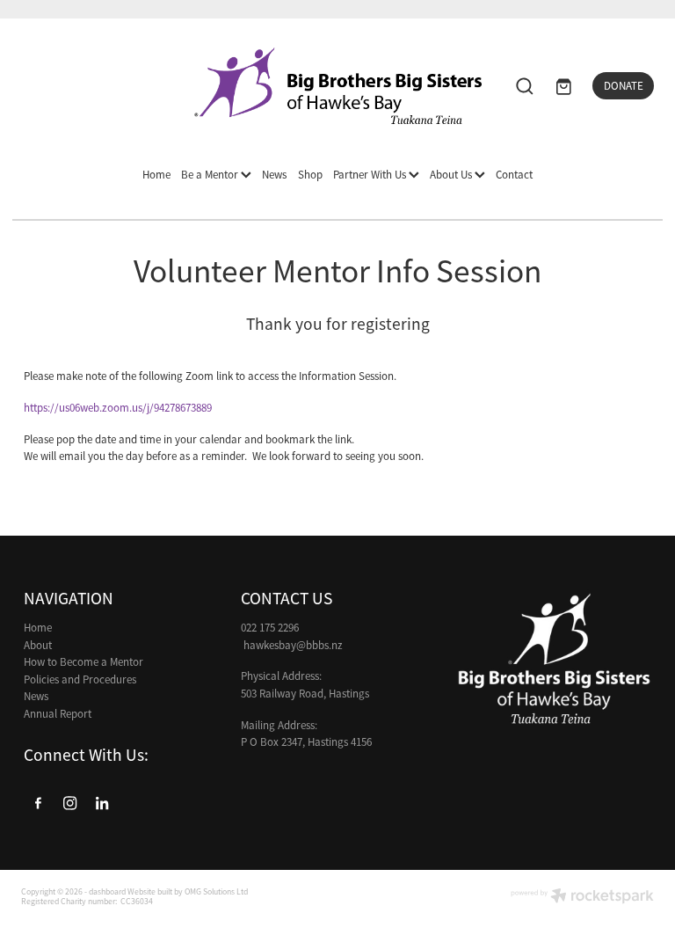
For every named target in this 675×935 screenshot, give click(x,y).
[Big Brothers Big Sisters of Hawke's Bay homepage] (337, 85)
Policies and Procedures (80, 679)
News (274, 174)
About (38, 645)
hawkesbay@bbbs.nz (293, 645)
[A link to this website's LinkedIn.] (102, 802)
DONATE (623, 85)
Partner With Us (371, 174)
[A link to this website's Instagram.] (70, 802)
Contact (514, 174)
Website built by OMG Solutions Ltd (187, 892)
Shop (310, 174)
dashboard (107, 892)
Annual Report (57, 713)
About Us (452, 174)
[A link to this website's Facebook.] (38, 802)
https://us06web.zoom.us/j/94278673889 (118, 407)
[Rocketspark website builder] (582, 898)
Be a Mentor (211, 174)
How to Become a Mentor (83, 661)
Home (156, 174)
